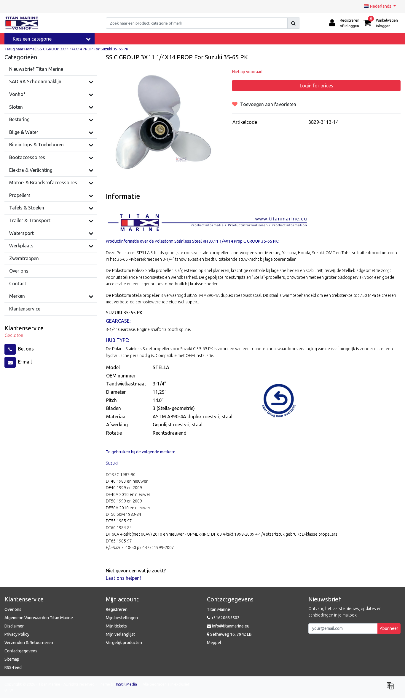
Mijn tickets (116, 626)
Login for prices (316, 85)
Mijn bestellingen (122, 617)
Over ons (12, 609)
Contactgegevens (20, 651)
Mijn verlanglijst (120, 634)
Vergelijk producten (124, 642)
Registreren (116, 609)
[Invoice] (392, 688)
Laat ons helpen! (123, 578)
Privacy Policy (16, 634)
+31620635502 (225, 617)
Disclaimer (14, 626)
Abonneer (389, 628)
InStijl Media (126, 684)
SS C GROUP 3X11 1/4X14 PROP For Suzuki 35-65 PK (82, 49)
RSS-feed (13, 667)
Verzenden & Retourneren (28, 642)
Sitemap (11, 659)
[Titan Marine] (21, 23)
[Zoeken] (293, 23)
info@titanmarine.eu (230, 626)
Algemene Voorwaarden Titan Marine (38, 617)
